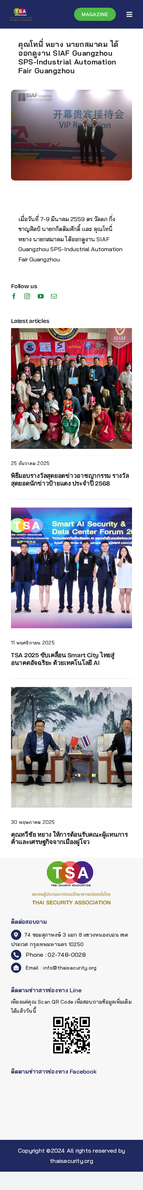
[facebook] (14, 296)
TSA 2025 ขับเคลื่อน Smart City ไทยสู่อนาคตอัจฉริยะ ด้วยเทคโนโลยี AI (62, 658)
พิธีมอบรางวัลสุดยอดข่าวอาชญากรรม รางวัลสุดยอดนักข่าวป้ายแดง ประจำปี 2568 (70, 479)
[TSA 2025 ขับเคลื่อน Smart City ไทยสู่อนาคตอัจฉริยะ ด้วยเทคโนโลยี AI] (71, 510)
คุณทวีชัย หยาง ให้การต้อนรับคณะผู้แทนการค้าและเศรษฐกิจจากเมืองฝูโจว (69, 838)
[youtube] (41, 296)
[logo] (21, 10)
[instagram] (27, 296)
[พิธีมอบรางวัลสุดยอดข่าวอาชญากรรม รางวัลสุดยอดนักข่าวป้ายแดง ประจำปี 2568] (71, 331)
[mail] (54, 296)
